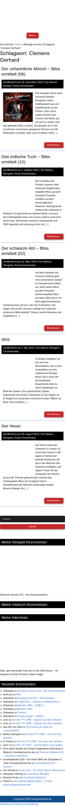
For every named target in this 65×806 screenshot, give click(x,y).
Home (18, 44)
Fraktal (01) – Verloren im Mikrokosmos (39, 701)
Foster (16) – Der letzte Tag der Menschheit (42, 770)
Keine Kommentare (23, 86)
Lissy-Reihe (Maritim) (37, 774)
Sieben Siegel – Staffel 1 (31, 716)
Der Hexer (11, 426)
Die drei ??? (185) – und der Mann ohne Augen (37, 745)
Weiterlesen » (55, 146)
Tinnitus (22, 712)
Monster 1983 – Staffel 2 (31, 705)
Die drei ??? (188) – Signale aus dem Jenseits (37, 719)
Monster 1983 (25, 709)
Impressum (6, 804)
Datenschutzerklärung (26, 804)
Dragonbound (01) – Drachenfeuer (36, 698)
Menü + (32, 35)
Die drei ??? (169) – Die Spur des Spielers (39, 741)
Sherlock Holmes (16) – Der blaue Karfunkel (41, 691)
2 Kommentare (11, 351)
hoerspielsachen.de (41, 799)
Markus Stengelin (50, 348)
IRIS (6, 339)
